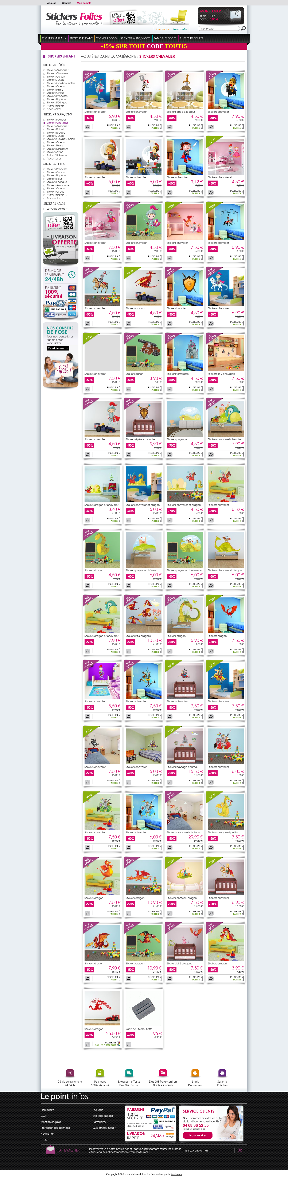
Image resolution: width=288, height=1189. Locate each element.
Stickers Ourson (56, 76)
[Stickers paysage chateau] (173, 737)
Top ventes (162, 29)
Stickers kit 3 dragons (179, 963)
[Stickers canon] (132, 343)
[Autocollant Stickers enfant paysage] (185, 436)
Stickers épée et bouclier (141, 439)
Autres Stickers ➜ (57, 105)
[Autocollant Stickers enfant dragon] (143, 305)
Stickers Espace (56, 132)
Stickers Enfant (81, 38)
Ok (239, 1151)
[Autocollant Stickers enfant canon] (143, 370)
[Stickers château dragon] (173, 868)
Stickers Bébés (54, 64)
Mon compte (84, 3)
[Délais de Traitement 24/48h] (60, 275)
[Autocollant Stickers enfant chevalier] (102, 173)
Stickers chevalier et (220, 177)
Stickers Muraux (54, 38)
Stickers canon (134, 374)
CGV (44, 1116)
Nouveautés (180, 29)
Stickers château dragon (182, 898)
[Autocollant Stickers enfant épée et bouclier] (143, 436)
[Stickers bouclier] (173, 278)
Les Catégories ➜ (57, 208)
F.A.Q (44, 1140)
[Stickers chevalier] (91, 81)
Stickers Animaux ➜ (58, 69)
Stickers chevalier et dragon (143, 505)
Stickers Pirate (55, 89)
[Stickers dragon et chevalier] (214, 409)
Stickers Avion (55, 151)
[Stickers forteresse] (173, 343)
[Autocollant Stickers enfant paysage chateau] (185, 763)
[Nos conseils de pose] (60, 388)
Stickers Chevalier (57, 73)
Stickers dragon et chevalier (225, 439)
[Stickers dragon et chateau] (173, 802)
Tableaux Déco (165, 38)
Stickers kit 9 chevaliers (221, 374)
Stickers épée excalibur (181, 112)
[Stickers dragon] (132, 278)
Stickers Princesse (57, 95)
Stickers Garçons (57, 114)
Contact (66, 3)
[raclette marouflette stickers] (143, 1025)
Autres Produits (191, 38)
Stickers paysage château (141, 570)
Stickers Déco (106, 38)
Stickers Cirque (56, 92)
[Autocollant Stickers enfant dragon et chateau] (185, 829)
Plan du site (47, 1110)
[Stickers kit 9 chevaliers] (214, 343)
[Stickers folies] (74, 26)
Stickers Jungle (55, 79)
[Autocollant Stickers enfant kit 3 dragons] (185, 960)
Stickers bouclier (176, 308)
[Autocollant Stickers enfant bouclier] (185, 305)
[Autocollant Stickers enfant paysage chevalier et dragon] (185, 567)
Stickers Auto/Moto (135, 38)
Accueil (51, 3)
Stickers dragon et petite (223, 832)
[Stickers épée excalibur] (173, 81)
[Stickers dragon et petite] (214, 802)
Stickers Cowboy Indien (61, 83)
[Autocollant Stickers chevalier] (226, 894)
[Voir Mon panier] (232, 21)
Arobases (176, 1174)
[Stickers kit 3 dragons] (173, 933)
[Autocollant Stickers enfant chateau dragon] (185, 894)
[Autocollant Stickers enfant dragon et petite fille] (226, 829)
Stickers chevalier (95, 112)
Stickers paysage (177, 439)
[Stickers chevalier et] (214, 147)
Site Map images (103, 1116)
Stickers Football (56, 119)
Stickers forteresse (178, 374)
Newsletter (47, 1133)
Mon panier (210, 11)
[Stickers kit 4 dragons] (132, 606)
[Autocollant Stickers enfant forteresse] (185, 370)
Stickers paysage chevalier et (184, 570)
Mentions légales (51, 1122)
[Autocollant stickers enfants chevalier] (143, 108)
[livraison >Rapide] (150, 1136)
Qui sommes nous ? (104, 1128)
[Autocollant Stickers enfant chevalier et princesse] (226, 173)
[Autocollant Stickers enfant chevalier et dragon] (143, 501)
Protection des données (55, 1128)
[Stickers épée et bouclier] (132, 409)
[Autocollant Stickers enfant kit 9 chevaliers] (226, 370)
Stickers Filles (54, 163)
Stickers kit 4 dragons (138, 636)
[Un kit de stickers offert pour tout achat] (140, 23)
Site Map (98, 1110)
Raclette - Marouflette (139, 1029)
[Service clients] (210, 1142)
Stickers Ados (54, 203)
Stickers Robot (55, 129)
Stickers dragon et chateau (183, 832)
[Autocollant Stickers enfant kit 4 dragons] (143, 632)
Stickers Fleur (54, 178)
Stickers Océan (56, 86)
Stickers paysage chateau (182, 767)
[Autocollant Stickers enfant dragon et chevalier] (226, 436)
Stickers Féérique (57, 102)
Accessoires (54, 108)
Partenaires (99, 1122)
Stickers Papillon (56, 99)
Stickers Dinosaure (58, 148)
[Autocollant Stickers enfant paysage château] (143, 567)
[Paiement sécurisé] (60, 302)
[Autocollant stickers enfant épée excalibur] (185, 108)
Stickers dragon (135, 308)
